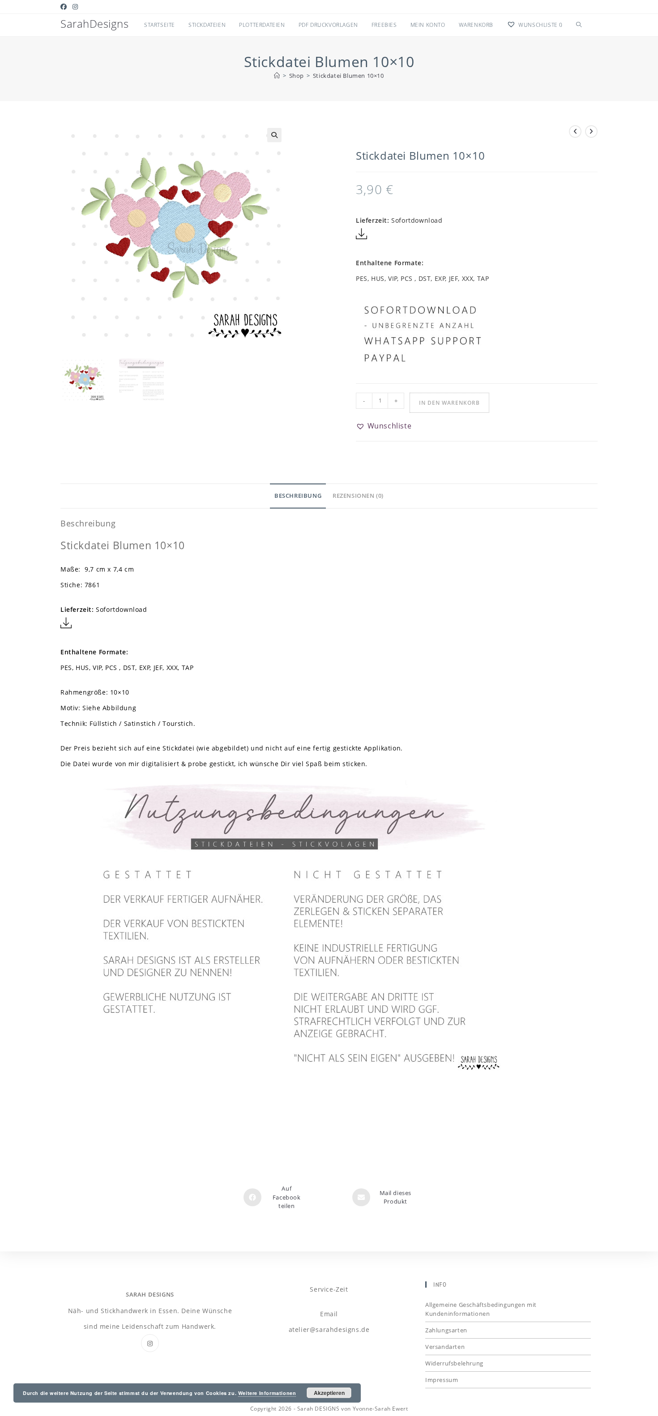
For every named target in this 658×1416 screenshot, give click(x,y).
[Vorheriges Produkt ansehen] (575, 131)
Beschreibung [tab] (297, 496)
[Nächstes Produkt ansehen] (591, 131)
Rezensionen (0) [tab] (358, 496)
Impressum (441, 1380)
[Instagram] (150, 1343)
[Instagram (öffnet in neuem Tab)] (75, 6)
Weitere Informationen (267, 1393)
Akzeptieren (329, 1393)
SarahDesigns (94, 23)
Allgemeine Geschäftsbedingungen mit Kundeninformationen (481, 1309)
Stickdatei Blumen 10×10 (348, 76)
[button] (274, 135)
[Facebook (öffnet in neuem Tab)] (65, 6)
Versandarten (445, 1347)
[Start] (277, 76)
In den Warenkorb (449, 403)
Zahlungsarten (446, 1330)
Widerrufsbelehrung (454, 1363)
